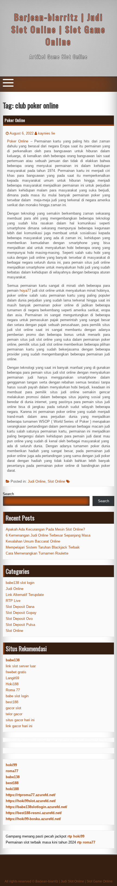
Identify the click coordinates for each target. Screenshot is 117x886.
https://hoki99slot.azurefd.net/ (31, 801)
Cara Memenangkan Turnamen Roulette (37, 553)
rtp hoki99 (75, 836)
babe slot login (17, 696)
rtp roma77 (86, 842)
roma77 (12, 771)
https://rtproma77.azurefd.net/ (31, 795)
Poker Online (15, 120)
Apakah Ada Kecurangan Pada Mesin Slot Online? (45, 529)
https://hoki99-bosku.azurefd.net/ (33, 819)
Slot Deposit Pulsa (20, 625)
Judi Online (36, 481)
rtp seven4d (26, 740)
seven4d (9, 740)
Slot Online (56, 481)
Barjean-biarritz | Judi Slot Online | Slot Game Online (58, 29)
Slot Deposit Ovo (19, 619)
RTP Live (13, 601)
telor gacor (14, 714)
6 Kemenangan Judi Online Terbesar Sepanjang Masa (48, 535)
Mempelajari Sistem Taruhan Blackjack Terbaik (43, 547)
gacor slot (13, 708)
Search (8, 494)
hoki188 (12, 789)
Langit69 (12, 678)
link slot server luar (21, 666)
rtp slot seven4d (71, 740)
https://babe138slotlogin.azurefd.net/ (36, 807)
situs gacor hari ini (20, 720)
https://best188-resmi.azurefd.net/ (34, 813)
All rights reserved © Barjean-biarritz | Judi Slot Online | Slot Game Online (59, 881)
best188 (12, 702)
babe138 (13, 777)
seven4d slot (47, 740)
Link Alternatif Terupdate (25, 595)
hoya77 (25, 290)
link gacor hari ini (19, 726)
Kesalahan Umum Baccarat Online (33, 541)
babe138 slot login (20, 583)
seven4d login (95, 740)
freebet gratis (16, 672)
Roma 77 (13, 690)
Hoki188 (12, 684)
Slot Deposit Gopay (21, 613)
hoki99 (11, 765)
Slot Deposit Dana (20, 607)
